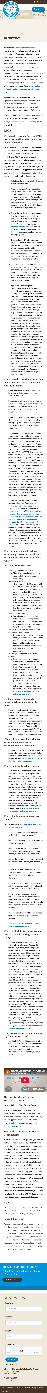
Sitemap (12, 1391)
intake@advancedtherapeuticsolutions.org (20, 122)
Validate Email (11, 1345)
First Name (9, 1303)
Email (8, 1331)
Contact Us (11, 1280)
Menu (36, 9)
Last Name (9, 1317)
